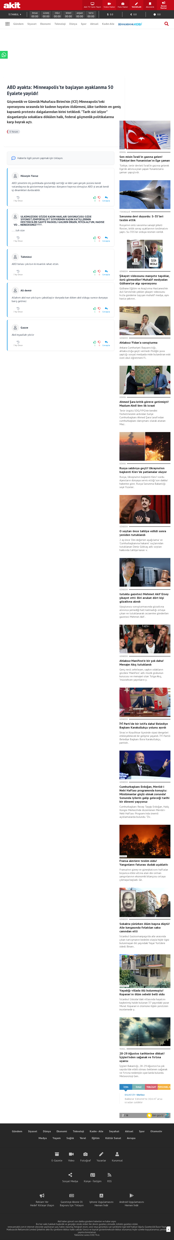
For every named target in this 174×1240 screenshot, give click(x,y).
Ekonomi (45, 23)
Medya (43, 1138)
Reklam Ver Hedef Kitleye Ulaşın (42, 1203)
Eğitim (96, 1138)
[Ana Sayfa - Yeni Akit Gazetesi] (12, 5)
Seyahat (114, 1131)
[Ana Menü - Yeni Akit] (7, 24)
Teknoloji (60, 23)
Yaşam (57, 1138)
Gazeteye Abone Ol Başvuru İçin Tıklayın (72, 1203)
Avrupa (131, 1138)
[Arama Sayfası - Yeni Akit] (166, 24)
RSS (109, 1181)
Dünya (73, 23)
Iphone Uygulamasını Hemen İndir (101, 1203)
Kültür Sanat (113, 1138)
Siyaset (32, 23)
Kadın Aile (108, 23)
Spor (83, 23)
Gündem (18, 23)
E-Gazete (56, 1160)
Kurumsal (117, 1160)
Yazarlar (101, 1160)
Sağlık (70, 1138)
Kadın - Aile (96, 1131)
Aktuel (94, 23)
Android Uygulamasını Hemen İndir (131, 1203)
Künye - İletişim (92, 1181)
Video (71, 1160)
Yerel (83, 1138)
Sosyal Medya (70, 1181)
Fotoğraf (85, 1160)
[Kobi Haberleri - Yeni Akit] (130, 24)
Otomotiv (156, 1131)
